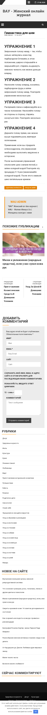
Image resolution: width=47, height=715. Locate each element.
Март (5, 473)
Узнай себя (7, 508)
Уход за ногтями (9, 553)
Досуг (5, 438)
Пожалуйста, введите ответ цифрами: (19, 385)
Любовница (7, 468)
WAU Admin (8, 35)
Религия (6, 493)
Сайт (8, 359)
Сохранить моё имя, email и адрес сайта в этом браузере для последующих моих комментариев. (23, 376)
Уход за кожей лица (10, 538)
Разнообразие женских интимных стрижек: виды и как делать (24, 639)
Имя (8, 338)
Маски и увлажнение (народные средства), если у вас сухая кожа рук (23, 264)
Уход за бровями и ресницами (14, 518)
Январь (5, 563)
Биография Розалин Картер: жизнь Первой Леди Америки (21, 630)
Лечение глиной (9, 463)
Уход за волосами (10, 523)
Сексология (7, 503)
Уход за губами (8, 533)
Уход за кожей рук (10, 543)
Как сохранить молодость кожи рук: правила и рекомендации (21, 620)
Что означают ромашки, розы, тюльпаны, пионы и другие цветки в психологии (22, 590)
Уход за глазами (9, 528)
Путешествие (8, 483)
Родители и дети (9, 498)
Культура (6, 453)
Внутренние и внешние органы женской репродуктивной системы (18, 580)
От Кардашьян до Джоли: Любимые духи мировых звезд (22, 649)
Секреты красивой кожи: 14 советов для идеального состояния (23, 610)
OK (36, 711)
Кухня (5, 458)
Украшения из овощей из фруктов (16, 513)
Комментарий (13, 398)
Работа (5, 488)
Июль (5, 448)
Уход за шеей (30, 188)
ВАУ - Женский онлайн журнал (23, 13)
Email (9, 349)
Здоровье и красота (14, 188)
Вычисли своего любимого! (13, 664)
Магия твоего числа (10, 657)
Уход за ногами (8, 548)
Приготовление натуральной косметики (18, 478)
